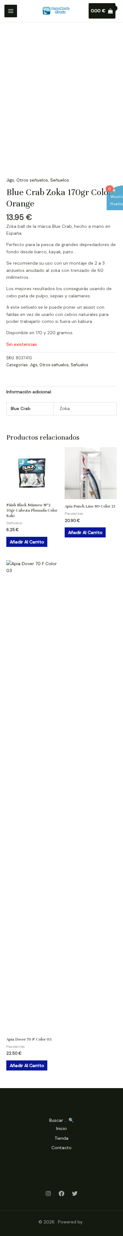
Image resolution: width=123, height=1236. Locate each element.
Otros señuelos (32, 180)
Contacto (61, 1147)
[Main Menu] (10, 11)
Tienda (61, 1138)
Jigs (10, 180)
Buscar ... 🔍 (61, 1120)
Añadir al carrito (27, 542)
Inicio (61, 1128)
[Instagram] (48, 1193)
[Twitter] (75, 1193)
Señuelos (59, 180)
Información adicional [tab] (28, 392)
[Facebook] (61, 1193)
